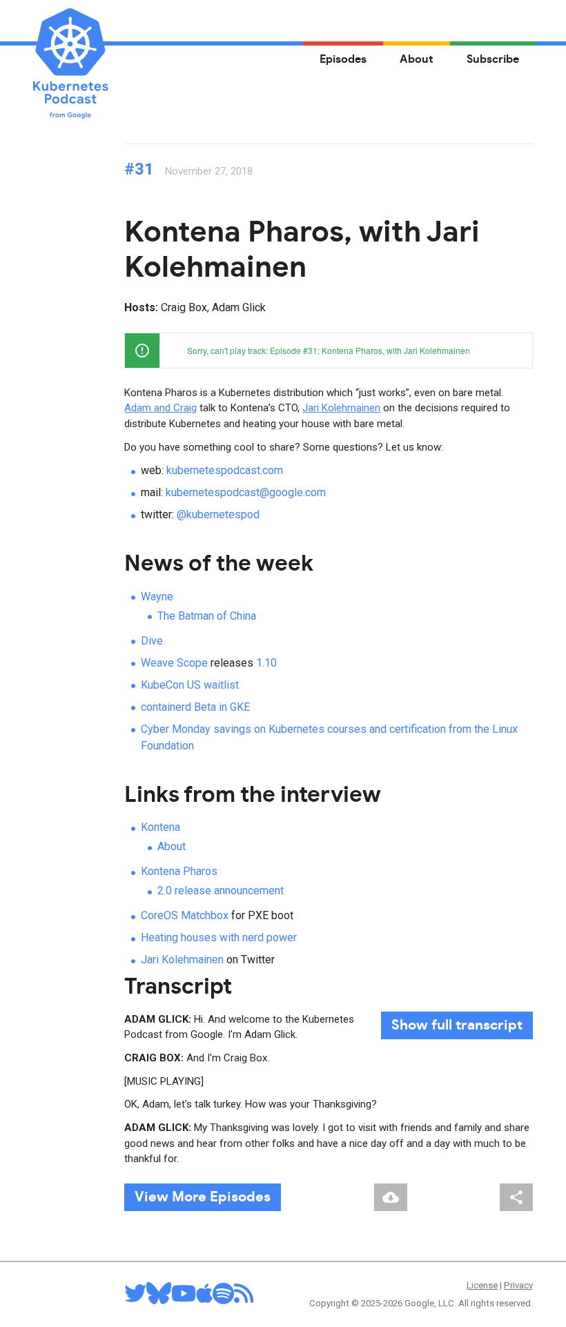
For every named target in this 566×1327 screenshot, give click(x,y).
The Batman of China (206, 615)
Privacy (518, 1285)
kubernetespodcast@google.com (246, 492)
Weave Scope (174, 662)
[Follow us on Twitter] (135, 1297)
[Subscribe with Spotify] (223, 1297)
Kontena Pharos (179, 871)
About (416, 59)
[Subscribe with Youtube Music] (183, 1297)
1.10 (266, 662)
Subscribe (493, 59)
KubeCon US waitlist (190, 684)
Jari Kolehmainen (341, 408)
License (482, 1285)
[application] (328, 350)
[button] (515, 350)
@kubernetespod (218, 514)
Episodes (343, 59)
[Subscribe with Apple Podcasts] (204, 1297)
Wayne (157, 596)
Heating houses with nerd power (219, 937)
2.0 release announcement (220, 890)
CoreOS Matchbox (184, 915)
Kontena (160, 827)
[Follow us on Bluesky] (158, 1297)
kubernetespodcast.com (224, 470)
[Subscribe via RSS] (243, 1297)
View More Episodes (203, 1197)
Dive (152, 640)
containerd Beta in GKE (195, 707)
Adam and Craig (160, 408)
